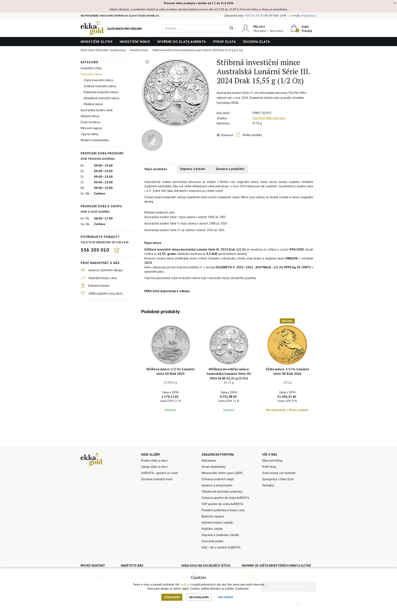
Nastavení (225, 597)
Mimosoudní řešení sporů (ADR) (222, 473)
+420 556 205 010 (254, 15)
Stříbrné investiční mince (100, 86)
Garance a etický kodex (217, 485)
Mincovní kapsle (91, 128)
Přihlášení (259, 30)
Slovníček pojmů (212, 541)
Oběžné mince (90, 116)
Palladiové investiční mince (102, 98)
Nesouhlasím (199, 597)
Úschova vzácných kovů (156, 479)
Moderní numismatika (95, 140)
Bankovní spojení (213, 516)
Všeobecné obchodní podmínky (222, 491)
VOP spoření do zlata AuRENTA (222, 504)
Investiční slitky (97, 41)
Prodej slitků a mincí (154, 460)
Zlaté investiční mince (98, 80)
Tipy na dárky (89, 134)
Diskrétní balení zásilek (217, 522)
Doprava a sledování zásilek (220, 535)
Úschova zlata (256, 41)
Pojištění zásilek (212, 529)
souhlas (184, 584)
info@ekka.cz (308, 15)
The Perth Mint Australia (268, 118)
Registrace (276, 30)
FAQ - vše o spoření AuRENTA (221, 547)
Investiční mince (135, 41)
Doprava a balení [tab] (192, 169)
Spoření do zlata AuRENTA (181, 41)
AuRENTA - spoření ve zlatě (159, 473)
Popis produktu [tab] (156, 169)
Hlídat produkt (252, 135)
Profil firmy (269, 467)
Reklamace (209, 460)
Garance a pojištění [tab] (230, 169)
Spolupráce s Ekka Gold (278, 479)
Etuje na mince (90, 122)
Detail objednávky (214, 467)
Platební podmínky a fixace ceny (223, 510)
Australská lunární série (97, 110)
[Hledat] (231, 28)
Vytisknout (227, 135)
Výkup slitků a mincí (154, 467)
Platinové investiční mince (101, 92)
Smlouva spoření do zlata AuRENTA (225, 498)
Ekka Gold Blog (272, 460)
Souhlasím (172, 597)
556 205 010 (95, 250)
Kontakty (268, 485)
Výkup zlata (224, 41)
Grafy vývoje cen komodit (278, 473)
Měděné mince (93, 104)
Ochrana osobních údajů (218, 479)
